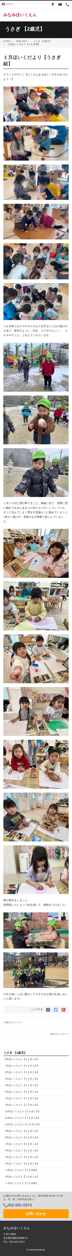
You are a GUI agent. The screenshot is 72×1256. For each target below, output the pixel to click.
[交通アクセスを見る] (52, 4)
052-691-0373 (19, 1205)
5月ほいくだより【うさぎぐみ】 (22, 1078)
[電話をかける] (67, 4)
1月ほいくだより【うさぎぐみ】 (22, 1104)
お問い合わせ (36, 1214)
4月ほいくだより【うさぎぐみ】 (22, 1085)
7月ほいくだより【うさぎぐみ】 (22, 1065)
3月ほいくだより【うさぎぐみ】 (22, 1091)
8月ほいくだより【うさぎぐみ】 (22, 1059)
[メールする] (60, 4)
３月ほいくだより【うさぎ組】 (21, 1170)
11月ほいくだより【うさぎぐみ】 (22, 1117)
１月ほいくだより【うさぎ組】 (21, 1183)
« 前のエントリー (12, 1022)
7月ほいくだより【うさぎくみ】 (22, 1144)
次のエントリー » (59, 1034)
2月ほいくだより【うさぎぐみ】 (22, 1098)
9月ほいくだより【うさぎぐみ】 (22, 1131)
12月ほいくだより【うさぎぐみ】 (23, 1111)
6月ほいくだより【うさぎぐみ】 (22, 1072)
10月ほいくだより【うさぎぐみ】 (23, 1124)
